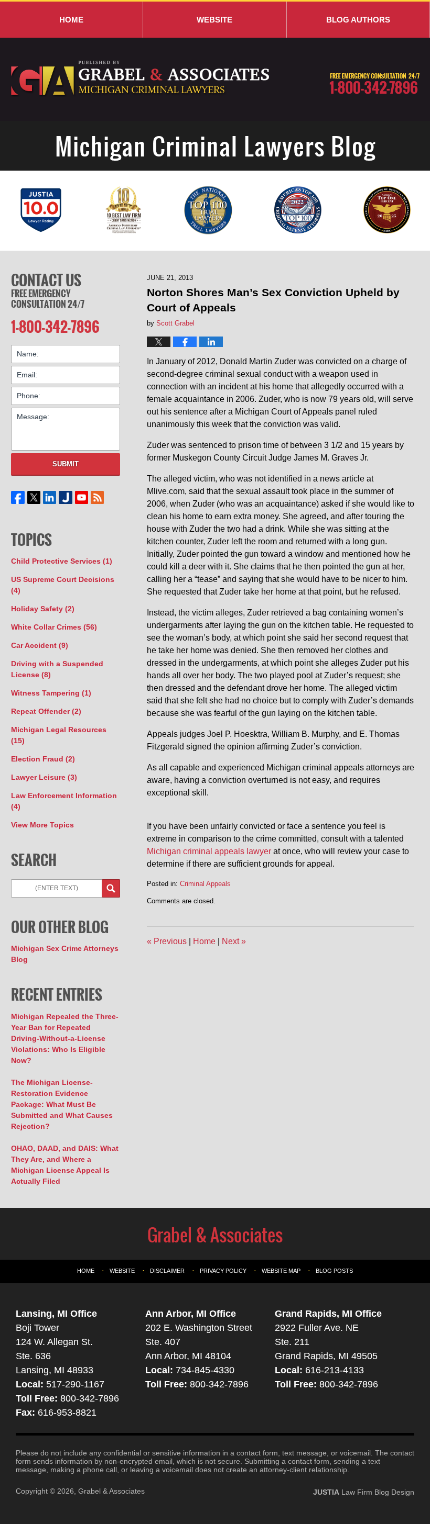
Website (214, 19)
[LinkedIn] (50, 497)
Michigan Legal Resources (58, 735)
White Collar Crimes (54, 627)
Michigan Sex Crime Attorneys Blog (65, 953)
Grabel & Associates (111, 1491)
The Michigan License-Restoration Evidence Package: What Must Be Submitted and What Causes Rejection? (62, 1104)
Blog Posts (334, 1271)
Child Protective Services (61, 561)
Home (71, 19)
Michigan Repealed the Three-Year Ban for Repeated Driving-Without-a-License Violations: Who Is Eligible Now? (65, 1038)
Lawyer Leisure (44, 777)
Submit (65, 464)
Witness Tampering (51, 693)
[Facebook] (18, 497)
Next (234, 941)
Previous (167, 941)
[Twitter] (33, 497)
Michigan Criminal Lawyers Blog (141, 79)
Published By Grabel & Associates (374, 83)
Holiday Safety (42, 608)
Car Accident (39, 645)
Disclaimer (167, 1271)
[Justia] (65, 497)
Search (111, 888)
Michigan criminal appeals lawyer (209, 851)
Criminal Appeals (205, 884)
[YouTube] (81, 497)
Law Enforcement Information (64, 801)
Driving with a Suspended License (57, 669)
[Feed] (97, 497)
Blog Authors (358, 19)
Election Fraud (43, 759)
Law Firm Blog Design (363, 1492)
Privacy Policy (223, 1271)
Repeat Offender (46, 711)
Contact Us (46, 280)
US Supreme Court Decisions (62, 585)
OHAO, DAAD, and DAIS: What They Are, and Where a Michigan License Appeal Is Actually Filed (65, 1164)
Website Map (281, 1271)
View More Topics (42, 825)
